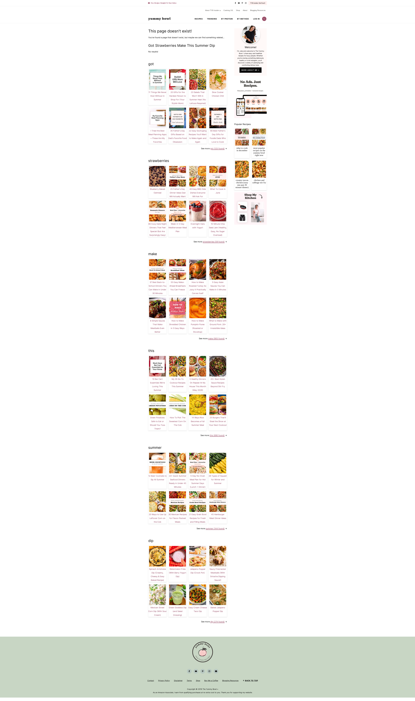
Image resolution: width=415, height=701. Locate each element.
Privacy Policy (164, 680)
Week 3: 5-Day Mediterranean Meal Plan (177, 227)
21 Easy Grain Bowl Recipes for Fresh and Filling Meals (197, 518)
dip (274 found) (217, 622)
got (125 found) (217, 148)
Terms (189, 680)
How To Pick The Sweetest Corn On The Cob (177, 421)
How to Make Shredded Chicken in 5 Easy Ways (177, 324)
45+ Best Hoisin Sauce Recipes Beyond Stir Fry (218, 383)
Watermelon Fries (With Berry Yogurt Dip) (177, 573)
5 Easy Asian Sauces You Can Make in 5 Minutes (217, 286)
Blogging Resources (230, 680)
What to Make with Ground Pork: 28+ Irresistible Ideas (218, 324)
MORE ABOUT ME (249, 70)
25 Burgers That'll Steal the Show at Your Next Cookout (218, 421)
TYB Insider (257, 3)
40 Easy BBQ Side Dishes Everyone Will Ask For (197, 193)
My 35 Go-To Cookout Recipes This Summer (177, 383)
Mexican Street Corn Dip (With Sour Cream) (157, 611)
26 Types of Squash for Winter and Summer (218, 479)
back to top (251, 680)
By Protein (227, 19)
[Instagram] (246, 3)
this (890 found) (217, 435)
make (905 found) (216, 338)
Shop (198, 680)
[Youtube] (239, 3)
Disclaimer (178, 680)
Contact (150, 680)
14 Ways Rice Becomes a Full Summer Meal (197, 421)
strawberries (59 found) (214, 242)
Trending (212, 19)
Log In (256, 19)
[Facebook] (235, 3)
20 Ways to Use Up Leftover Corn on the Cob (157, 518)
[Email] (216, 671)
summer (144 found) (215, 528)
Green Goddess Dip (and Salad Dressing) (177, 611)
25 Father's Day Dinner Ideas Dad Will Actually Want (177, 193)
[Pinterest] (242, 3)
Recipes (199, 19)
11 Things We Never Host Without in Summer (157, 96)
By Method (243, 19)
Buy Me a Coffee (211, 680)
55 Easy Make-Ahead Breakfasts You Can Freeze (177, 286)
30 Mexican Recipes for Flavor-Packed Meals (177, 518)
